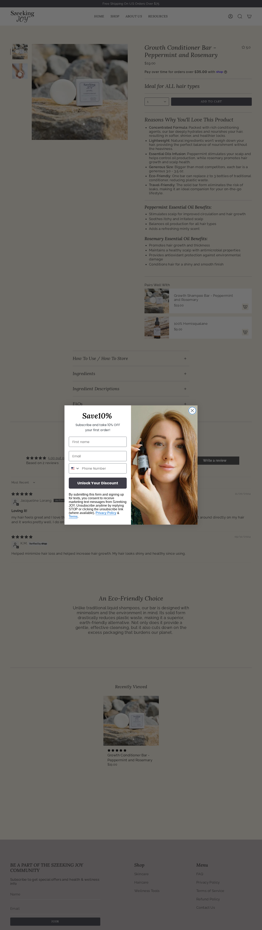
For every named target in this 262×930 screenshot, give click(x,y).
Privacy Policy (106, 513)
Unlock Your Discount (97, 483)
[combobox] (74, 468)
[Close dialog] (192, 410)
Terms (73, 516)
